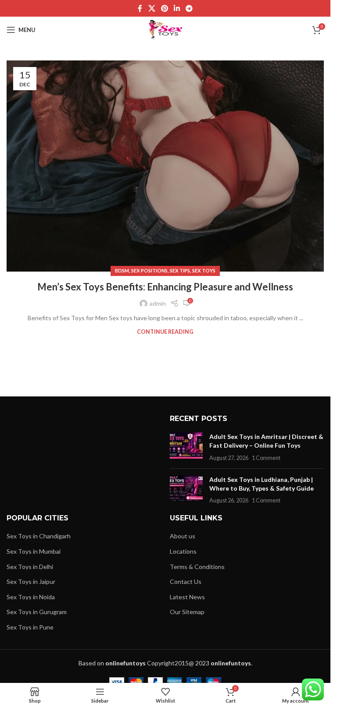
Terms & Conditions (197, 566)
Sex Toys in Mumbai (34, 551)
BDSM (122, 270)
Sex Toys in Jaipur (31, 581)
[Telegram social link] (189, 8)
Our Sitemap (187, 611)
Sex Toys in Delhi (30, 566)
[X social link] (151, 8)
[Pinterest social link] (164, 8)
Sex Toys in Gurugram (37, 611)
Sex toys (203, 270)
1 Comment (266, 458)
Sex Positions (149, 270)
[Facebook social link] (140, 8)
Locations (183, 551)
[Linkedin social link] (177, 8)
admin (158, 303)
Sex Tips (180, 270)
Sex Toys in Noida (31, 597)
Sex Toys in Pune (30, 627)
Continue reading (165, 332)
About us (182, 536)
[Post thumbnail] (186, 447)
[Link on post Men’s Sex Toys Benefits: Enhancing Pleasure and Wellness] (165, 166)
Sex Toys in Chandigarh (39, 536)
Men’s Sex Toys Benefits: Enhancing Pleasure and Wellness (165, 287)
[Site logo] (165, 29)
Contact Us (185, 581)
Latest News (187, 597)
